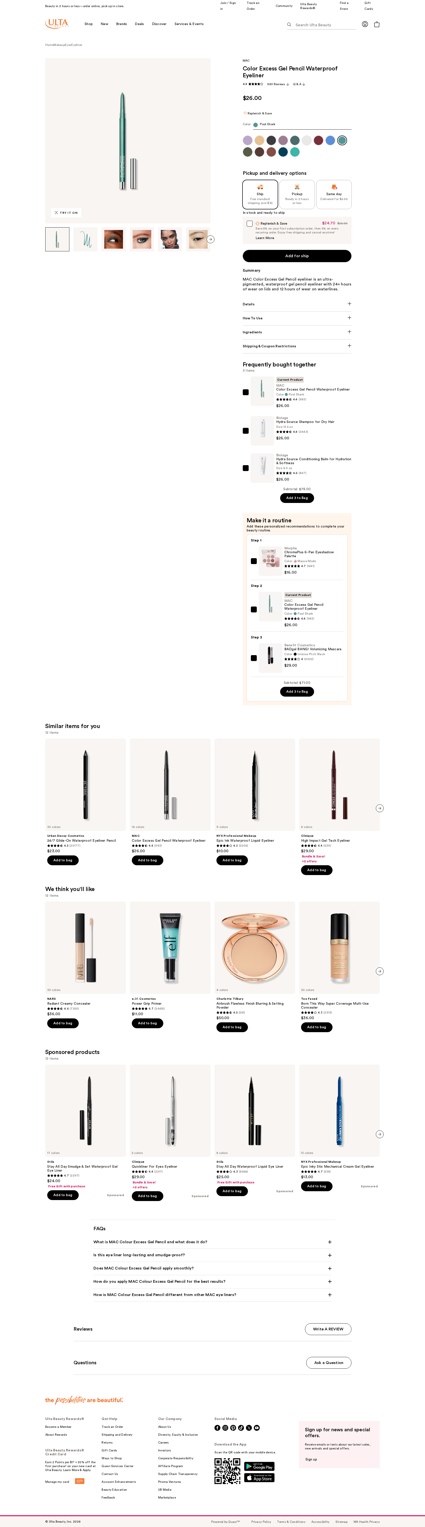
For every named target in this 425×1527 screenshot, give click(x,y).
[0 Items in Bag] (377, 24)
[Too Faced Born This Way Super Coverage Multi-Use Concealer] (339, 961)
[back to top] (410, 1512)
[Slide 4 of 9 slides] (142, 239)
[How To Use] (297, 318)
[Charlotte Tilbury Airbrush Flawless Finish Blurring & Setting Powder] (254, 961)
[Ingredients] (297, 332)
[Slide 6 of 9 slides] (198, 239)
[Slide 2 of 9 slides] (86, 239)
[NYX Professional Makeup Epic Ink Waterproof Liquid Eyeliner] (254, 796)
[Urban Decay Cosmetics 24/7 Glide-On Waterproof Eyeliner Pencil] (85, 796)
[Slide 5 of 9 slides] (170, 239)
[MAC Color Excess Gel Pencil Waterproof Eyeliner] (170, 796)
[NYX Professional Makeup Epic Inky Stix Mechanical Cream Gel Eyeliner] (339, 1122)
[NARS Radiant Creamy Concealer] (85, 959)
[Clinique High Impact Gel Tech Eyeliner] (339, 801)
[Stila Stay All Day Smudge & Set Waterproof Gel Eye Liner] (85, 1126)
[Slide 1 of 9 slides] (57, 239)
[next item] (210, 239)
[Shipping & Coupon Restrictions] (297, 346)
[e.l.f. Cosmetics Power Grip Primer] (170, 959)
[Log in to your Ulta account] (365, 24)
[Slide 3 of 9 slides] (114, 239)
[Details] (297, 304)
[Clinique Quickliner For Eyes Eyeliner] (170, 1127)
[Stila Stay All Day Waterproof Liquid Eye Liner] (254, 1124)
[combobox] (297, 126)
